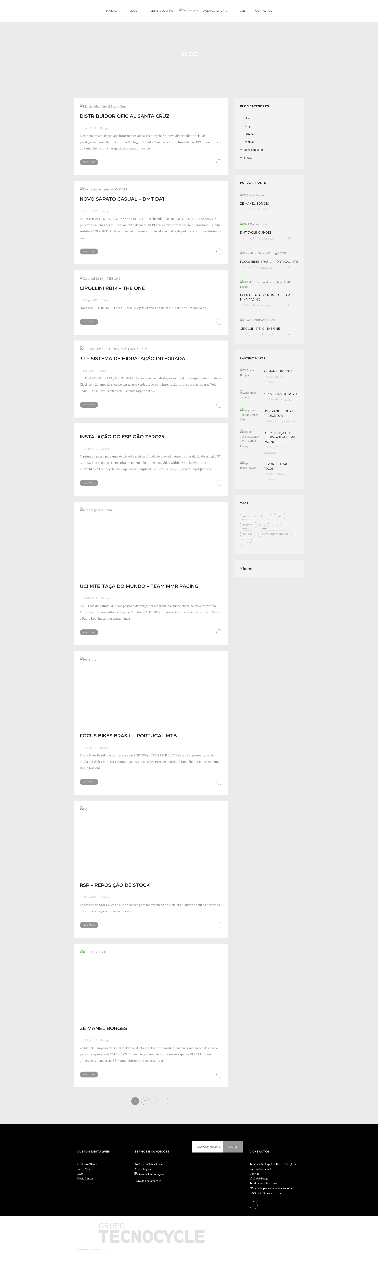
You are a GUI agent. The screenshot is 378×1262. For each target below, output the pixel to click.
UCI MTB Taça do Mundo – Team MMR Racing (139, 586)
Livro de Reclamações (147, 1181)
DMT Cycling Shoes (255, 232)
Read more (89, 162)
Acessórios (249, 516)
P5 (264, 524)
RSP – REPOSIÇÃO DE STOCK (115, 885)
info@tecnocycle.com (270, 1193)
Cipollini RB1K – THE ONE (112, 288)
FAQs (80, 1174)
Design (104, 128)
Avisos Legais (142, 1169)
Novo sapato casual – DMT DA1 (122, 199)
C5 (266, 516)
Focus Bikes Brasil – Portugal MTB (128, 736)
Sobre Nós (83, 1169)
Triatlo (248, 157)
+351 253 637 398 (268, 1183)
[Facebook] (254, 1205)
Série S (247, 533)
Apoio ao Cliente (87, 1164)
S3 (276, 524)
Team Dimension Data (275, 533)
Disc (279, 516)
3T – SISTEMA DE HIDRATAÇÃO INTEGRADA (132, 358)
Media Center (85, 1178)
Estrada (249, 134)
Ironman (249, 142)
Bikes (247, 118)
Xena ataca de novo (280, 394)
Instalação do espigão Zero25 (122, 437)
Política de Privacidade (148, 1164)
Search (233, 1146)
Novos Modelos (253, 149)
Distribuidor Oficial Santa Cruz (124, 116)
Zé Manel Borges (103, 1028)
